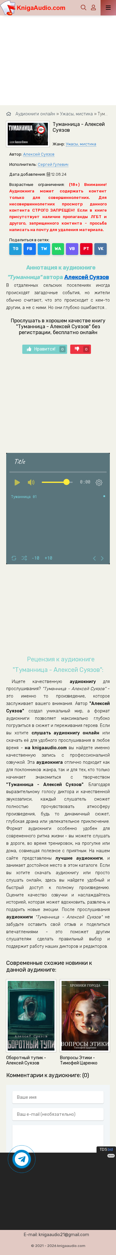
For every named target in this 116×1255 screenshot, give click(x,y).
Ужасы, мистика (81, 144)
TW (44, 248)
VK (100, 248)
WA (58, 248)
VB (72, 248)
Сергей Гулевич (53, 164)
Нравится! (49, 349)
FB (29, 248)
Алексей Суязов (38, 154)
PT (86, 248)
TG (15, 248)
